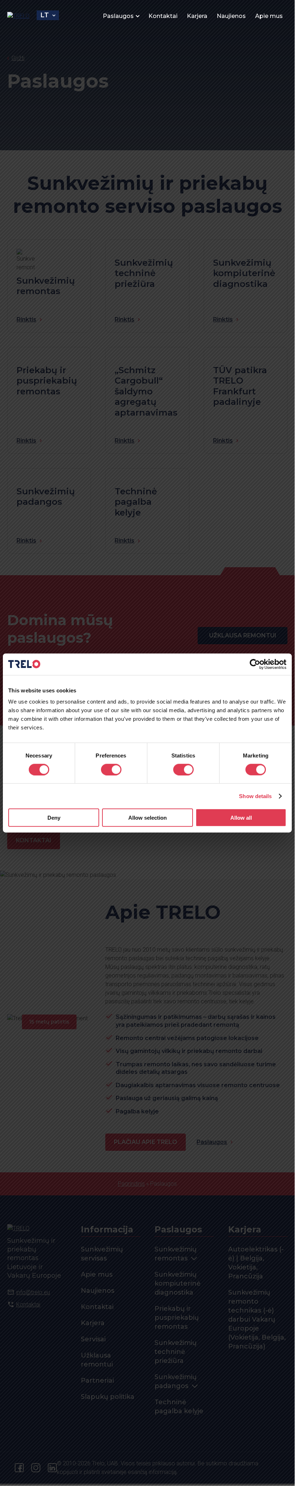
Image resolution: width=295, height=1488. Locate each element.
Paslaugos (118, 16)
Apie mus (269, 16)
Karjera (197, 16)
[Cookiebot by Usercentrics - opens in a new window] (254, 664)
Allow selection (147, 818)
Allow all (241, 818)
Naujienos (231, 16)
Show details (255, 796)
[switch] (111, 769)
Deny (53, 818)
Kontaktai (163, 16)
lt (44, 15)
